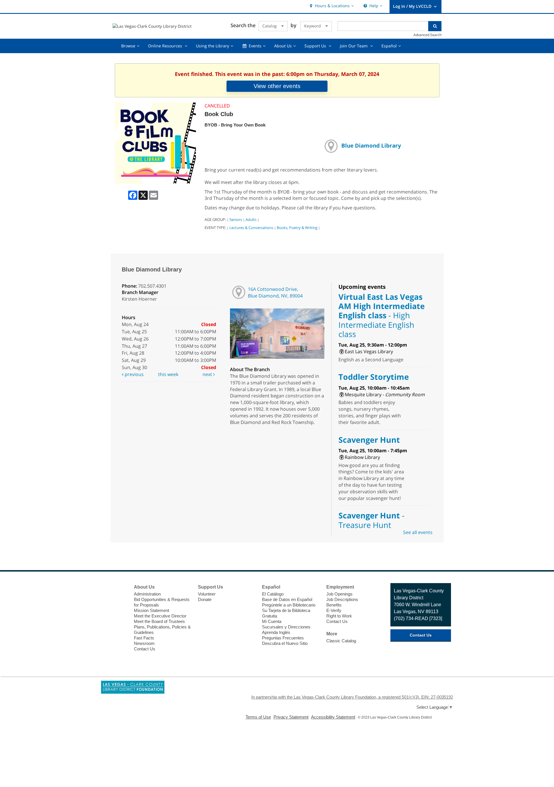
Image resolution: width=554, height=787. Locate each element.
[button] (331, 6)
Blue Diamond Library (371, 145)
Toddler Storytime (373, 376)
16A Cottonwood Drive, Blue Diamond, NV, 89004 (275, 292)
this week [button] (168, 374)
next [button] (208, 374)
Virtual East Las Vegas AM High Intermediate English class (381, 315)
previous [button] (133, 374)
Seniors (235, 219)
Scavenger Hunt (369, 439)
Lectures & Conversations (251, 227)
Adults (251, 219)
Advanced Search (427, 34)
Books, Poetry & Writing (297, 227)
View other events (277, 86)
